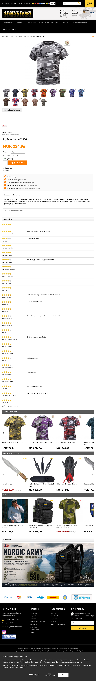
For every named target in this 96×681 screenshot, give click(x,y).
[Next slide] (92, 432)
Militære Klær (8, 23)
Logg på (27, 3)
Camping (64, 23)
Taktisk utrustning (78, 23)
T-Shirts (25, 36)
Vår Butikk (54, 616)
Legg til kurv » (17, 163)
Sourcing (33, 627)
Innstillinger (34, 674)
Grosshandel (34, 630)
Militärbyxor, (29, 651)
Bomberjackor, (52, 651)
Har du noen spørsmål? (14, 210)
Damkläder (32, 23)
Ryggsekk (55, 23)
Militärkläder (37, 649)
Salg (14, 29)
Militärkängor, (61, 651)
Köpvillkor (34, 616)
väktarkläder (21, 651)
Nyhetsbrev (55, 621)
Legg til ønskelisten (12, 110)
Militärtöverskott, (53, 649)
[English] (35, 3)
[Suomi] (40, 3)
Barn (41, 23)
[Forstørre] (48, 63)
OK (63, 674)
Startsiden (5, 36)
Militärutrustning (64, 649)
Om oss (33, 619)
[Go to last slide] (4, 432)
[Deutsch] (38, 3)
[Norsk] (42, 3)
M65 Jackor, (44, 651)
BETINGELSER (16, 3)
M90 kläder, (45, 649)
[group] (15, 432)
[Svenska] (33, 3)
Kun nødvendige (50, 675)
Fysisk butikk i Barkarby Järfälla (30, 189)
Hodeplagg (21, 23)
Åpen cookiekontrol (58, 624)
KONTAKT (5, 3)
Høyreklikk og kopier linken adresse (11, 135)
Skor (47, 23)
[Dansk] (44, 3)
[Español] (47, 3)
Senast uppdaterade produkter (37, 623)
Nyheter (6, 29)
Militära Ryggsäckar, (71, 651)
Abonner (82, 628)
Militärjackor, (37, 651)
